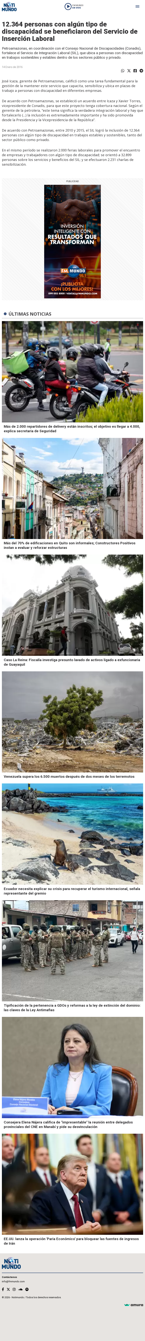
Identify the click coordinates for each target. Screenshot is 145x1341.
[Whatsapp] (122, 71)
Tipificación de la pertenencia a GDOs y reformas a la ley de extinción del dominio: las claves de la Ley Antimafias (72, 1007)
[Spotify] (27, 1289)
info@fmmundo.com (13, 1281)
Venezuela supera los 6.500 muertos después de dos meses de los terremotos (69, 776)
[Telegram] (141, 71)
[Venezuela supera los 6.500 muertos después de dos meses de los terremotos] (72, 722)
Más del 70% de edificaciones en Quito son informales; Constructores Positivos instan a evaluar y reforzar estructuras (69, 545)
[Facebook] (135, 71)
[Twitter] (129, 71)
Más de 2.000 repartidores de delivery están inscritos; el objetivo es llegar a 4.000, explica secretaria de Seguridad (72, 428)
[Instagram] (14, 1289)
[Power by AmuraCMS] (133, 1305)
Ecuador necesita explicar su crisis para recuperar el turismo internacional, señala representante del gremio (72, 891)
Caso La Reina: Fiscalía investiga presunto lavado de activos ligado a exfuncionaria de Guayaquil (72, 662)
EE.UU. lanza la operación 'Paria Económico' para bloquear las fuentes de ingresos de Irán (71, 1241)
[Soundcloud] (20, 1289)
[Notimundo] (9, 6)
